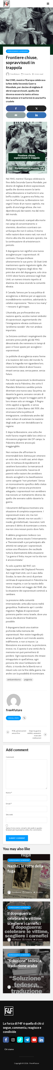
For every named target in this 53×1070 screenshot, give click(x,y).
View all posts (13, 718)
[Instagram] (13, 1040)
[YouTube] (34, 1040)
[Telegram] (27, 1040)
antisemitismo (14, 679)
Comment (10, 757)
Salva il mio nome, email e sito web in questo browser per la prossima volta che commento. (24, 829)
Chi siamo (9, 1049)
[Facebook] (6, 1040)
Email (9, 804)
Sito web (9, 815)
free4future (15, 74)
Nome (9, 793)
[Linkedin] (41, 1040)
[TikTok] (20, 1040)
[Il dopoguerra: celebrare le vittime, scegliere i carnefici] (26, 923)
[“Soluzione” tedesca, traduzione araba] (26, 970)
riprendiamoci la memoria (18, 51)
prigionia (28, 679)
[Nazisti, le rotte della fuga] (26, 876)
